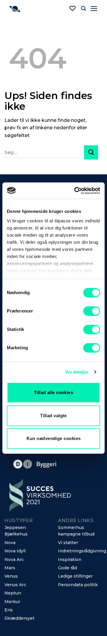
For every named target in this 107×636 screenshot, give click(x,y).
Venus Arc (15, 584)
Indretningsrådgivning (82, 551)
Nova (9, 542)
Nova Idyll (15, 551)
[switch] (91, 311)
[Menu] (94, 8)
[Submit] (91, 152)
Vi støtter (68, 542)
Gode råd (67, 567)
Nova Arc (14, 559)
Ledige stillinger (75, 576)
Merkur (12, 601)
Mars (9, 567)
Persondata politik (78, 584)
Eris (8, 610)
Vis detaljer (77, 371)
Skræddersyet (19, 618)
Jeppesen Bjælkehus (16, 531)
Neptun (12, 593)
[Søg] (83, 8)
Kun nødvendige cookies (53, 438)
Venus (11, 576)
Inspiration (69, 559)
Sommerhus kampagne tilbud (76, 531)
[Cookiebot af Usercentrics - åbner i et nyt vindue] (75, 191)
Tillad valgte (53, 415)
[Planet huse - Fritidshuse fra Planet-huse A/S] (33, 9)
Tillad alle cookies (53, 392)
